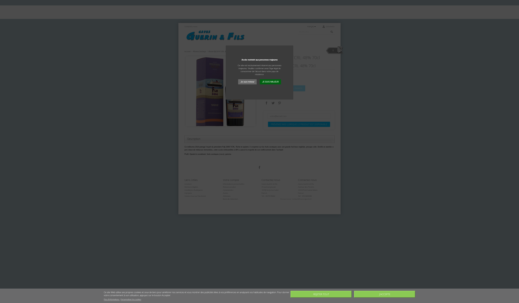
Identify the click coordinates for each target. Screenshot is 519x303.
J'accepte (384, 294)
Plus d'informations (112, 299)
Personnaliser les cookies (131, 299)
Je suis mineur (247, 81)
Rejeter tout (321, 294)
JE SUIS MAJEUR (270, 81)
